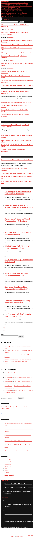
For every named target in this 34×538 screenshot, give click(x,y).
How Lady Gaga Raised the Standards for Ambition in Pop (17, 288)
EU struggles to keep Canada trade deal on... (12, 10)
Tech (7, 472)
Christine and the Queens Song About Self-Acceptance (15, 15)
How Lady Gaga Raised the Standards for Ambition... (14, 13)
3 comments (10, 29)
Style (7, 470)
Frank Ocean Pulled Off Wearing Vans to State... (13, 16)
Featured (8, 464)
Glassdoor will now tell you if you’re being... (12, 12)
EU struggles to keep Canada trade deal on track (16, 53)
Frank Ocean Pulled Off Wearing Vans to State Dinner (18, 315)
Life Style (8, 466)
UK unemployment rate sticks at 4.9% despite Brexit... (14, 3)
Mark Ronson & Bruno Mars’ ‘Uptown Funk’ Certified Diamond (19, 206)
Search (21, 21)
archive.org (20, 536)
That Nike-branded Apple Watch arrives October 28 (17, 85)
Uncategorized (9, 475)
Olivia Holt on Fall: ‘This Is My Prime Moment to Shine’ (18, 247)
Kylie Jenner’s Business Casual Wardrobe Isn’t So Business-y (16, 6)
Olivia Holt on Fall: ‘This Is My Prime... (11, 9)
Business (8, 459)
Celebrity (8, 462)
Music (7, 468)
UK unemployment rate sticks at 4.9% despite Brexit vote (18, 193)
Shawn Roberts (8, 373)
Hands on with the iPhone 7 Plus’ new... (11, 7)
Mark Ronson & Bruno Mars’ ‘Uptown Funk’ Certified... (15, 4)
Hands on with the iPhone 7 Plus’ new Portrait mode (17, 45)
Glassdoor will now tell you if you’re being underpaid (16, 274)
